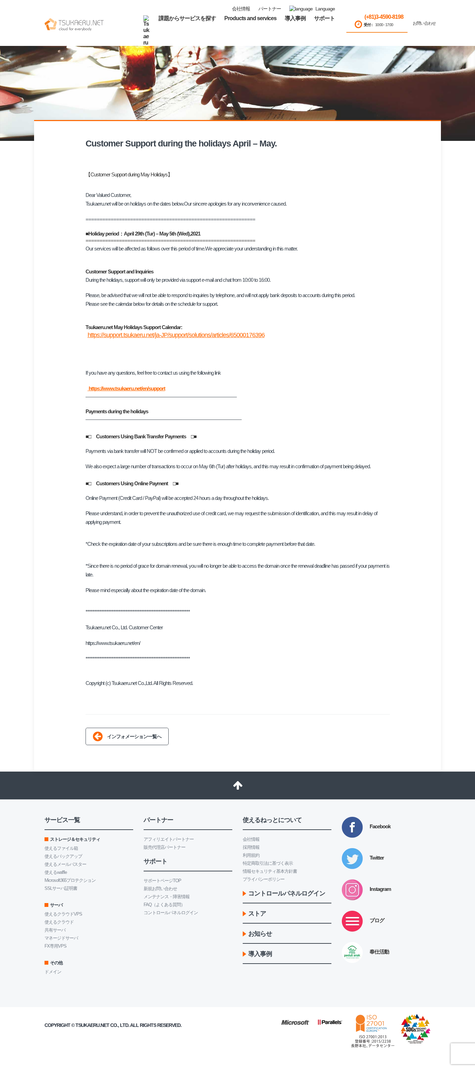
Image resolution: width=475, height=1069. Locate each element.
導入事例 (295, 18)
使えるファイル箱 (61, 848)
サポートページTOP (162, 880)
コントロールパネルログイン (171, 912)
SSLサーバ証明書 (61, 888)
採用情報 (251, 847)
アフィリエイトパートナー (169, 839)
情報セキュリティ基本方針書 (270, 871)
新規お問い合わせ (160, 888)
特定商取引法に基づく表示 (268, 863)
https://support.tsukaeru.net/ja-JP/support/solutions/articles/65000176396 (176, 335)
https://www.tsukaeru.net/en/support (126, 388)
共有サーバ (55, 930)
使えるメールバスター (65, 864)
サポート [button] (324, 18)
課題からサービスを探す (187, 18)
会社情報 (251, 839)
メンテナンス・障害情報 (167, 896)
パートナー (269, 8)
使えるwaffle (56, 872)
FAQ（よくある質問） (164, 904)
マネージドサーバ (61, 938)
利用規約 (251, 855)
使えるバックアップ (63, 856)
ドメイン (53, 972)
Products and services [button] (250, 18)
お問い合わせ (424, 23)
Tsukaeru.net (92, 1025)
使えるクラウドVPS (63, 914)
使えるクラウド (59, 922)
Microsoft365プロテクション (70, 880)
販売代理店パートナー (164, 847)
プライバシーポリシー (263, 879)
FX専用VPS (55, 946)
